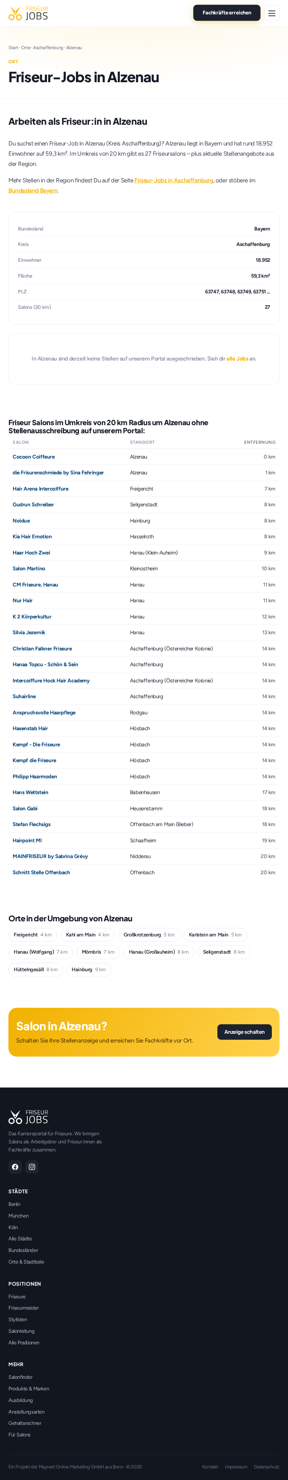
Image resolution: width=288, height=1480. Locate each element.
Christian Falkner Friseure (42, 648)
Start (13, 47)
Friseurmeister (23, 1308)
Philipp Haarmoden (35, 776)
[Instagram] (32, 1167)
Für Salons (19, 1435)
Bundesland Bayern (33, 190)
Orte (25, 47)
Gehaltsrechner (24, 1423)
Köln (13, 1227)
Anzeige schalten (244, 1031)
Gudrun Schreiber (33, 504)
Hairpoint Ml (27, 840)
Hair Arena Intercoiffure (40, 489)
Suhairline (24, 696)
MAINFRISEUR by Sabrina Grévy (50, 856)
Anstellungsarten (26, 1412)
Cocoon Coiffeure (34, 457)
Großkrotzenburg (149, 935)
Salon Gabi (25, 808)
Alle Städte (20, 1238)
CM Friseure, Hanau (35, 585)
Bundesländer (23, 1250)
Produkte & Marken (28, 1388)
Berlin (14, 1204)
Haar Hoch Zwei (31, 553)
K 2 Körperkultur (32, 617)
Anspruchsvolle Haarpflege (44, 712)
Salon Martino (29, 568)
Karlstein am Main (215, 935)
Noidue (21, 521)
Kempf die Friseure (34, 760)
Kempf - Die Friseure (36, 744)
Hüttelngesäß (36, 969)
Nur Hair (23, 600)
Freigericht (33, 935)
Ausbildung (20, 1400)
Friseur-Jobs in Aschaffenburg (174, 180)
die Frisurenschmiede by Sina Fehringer (58, 472)
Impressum (236, 1466)
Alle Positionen (23, 1342)
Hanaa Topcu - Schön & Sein (45, 664)
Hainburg (89, 969)
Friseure (17, 1296)
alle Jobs (237, 358)
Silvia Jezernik (29, 632)
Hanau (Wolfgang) (41, 952)
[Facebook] (15, 1167)
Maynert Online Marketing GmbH (71, 1466)
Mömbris (98, 952)
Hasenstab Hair (30, 728)
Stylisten (17, 1319)
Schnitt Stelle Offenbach (41, 872)
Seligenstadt (224, 952)
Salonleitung (21, 1331)
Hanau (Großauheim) (159, 952)
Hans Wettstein (30, 792)
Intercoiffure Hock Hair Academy (51, 680)
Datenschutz (267, 1466)
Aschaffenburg (48, 47)
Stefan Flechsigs (32, 824)
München (18, 1216)
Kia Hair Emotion (32, 536)
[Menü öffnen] (272, 13)
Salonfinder (20, 1377)
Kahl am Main (88, 935)
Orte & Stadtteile (26, 1262)
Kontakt (210, 1466)
